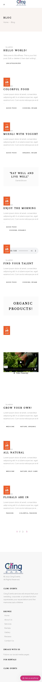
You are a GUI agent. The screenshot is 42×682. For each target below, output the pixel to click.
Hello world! (15, 50)
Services (7, 624)
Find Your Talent (18, 263)
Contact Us (9, 641)
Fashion (10, 513)
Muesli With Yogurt (21, 133)
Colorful (24, 513)
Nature (23, 426)
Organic (26, 153)
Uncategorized (13, 63)
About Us (8, 620)
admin (10, 47)
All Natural (14, 452)
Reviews (7, 637)
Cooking (26, 108)
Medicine (10, 426)
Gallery (7, 632)
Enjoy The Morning (20, 208)
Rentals (7, 628)
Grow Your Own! (18, 407)
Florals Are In (16, 497)
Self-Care (33, 471)
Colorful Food (17, 89)
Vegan (34, 108)
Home (6, 22)
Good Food (11, 108)
